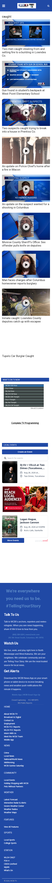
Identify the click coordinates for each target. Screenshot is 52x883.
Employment (9, 723)
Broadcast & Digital (12, 717)
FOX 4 (6, 860)
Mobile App (16, 695)
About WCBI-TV (10, 714)
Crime (6, 752)
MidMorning (9, 762)
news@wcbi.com (33, 635)
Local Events (9, 780)
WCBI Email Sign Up (31, 695)
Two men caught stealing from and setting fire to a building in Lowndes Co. (24, 52)
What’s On (8, 870)
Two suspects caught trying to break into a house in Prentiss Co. (24, 130)
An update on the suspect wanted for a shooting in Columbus (25, 206)
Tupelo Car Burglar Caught (18, 356)
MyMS (6, 867)
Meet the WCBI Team (13, 736)
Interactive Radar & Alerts (15, 802)
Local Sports (9, 840)
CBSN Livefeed (10, 864)
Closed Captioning (19, 700)
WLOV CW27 (9, 857)
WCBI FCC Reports (12, 726)
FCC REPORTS (33, 700)
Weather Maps (10, 812)
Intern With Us (10, 733)
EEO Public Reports (25, 703)
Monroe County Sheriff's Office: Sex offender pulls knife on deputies (23, 244)
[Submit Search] (48, 6)
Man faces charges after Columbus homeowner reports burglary (23, 281)
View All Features (11, 826)
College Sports (10, 843)
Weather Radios (11, 809)
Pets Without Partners (13, 786)
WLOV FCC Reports (12, 730)
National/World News (13, 759)
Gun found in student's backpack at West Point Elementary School (23, 92)
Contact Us (9, 720)
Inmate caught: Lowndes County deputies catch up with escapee (21, 320)
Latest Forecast (11, 799)
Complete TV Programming (25, 422)
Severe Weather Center (14, 806)
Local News (9, 756)
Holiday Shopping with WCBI (16, 783)
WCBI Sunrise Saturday (14, 765)
